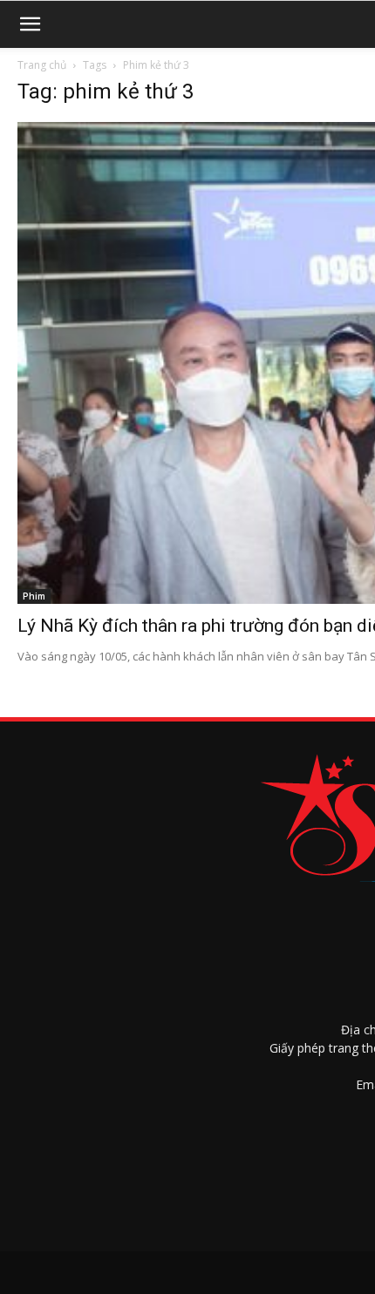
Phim (34, 596)
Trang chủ (41, 65)
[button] (30, 24)
